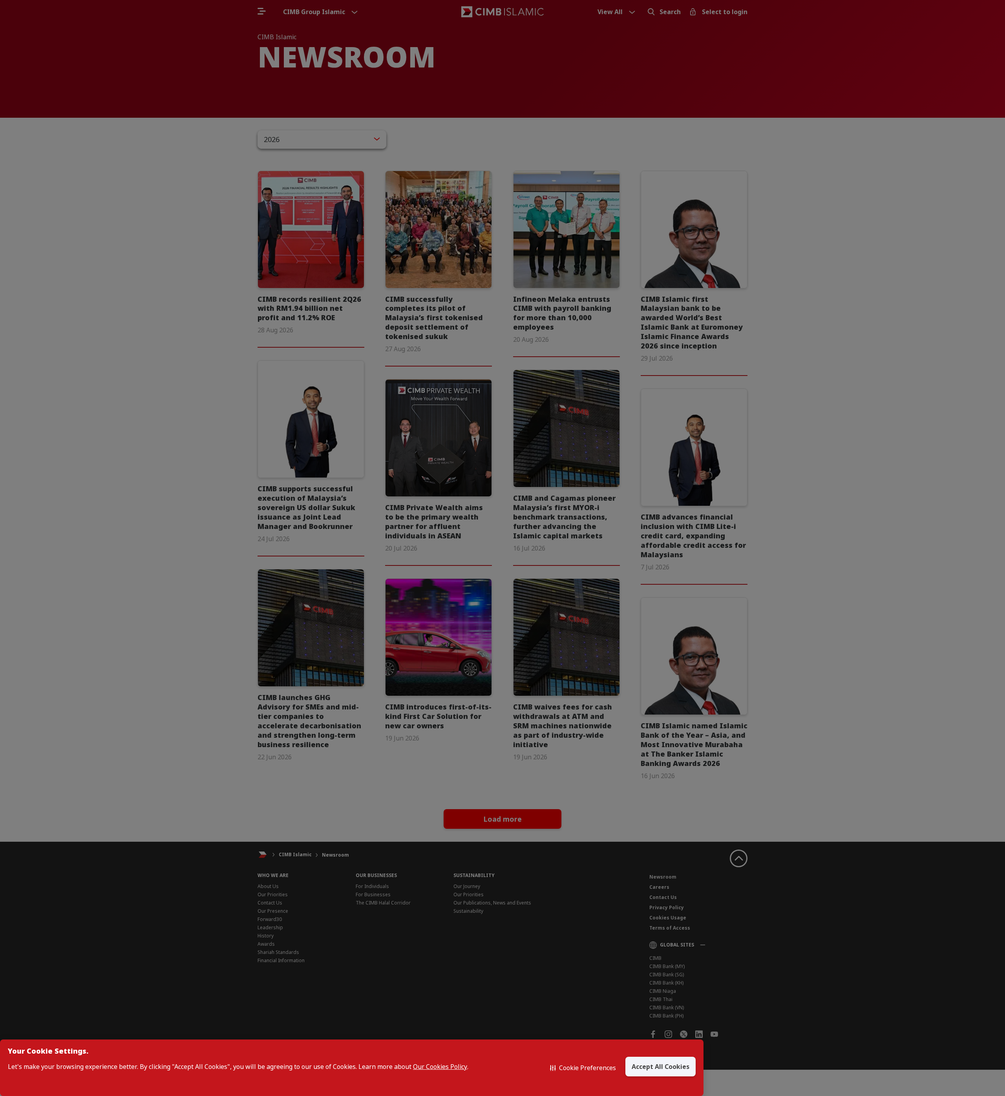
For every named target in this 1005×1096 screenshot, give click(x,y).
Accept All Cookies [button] (660, 1066)
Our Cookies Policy (440, 1067)
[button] (583, 1067)
